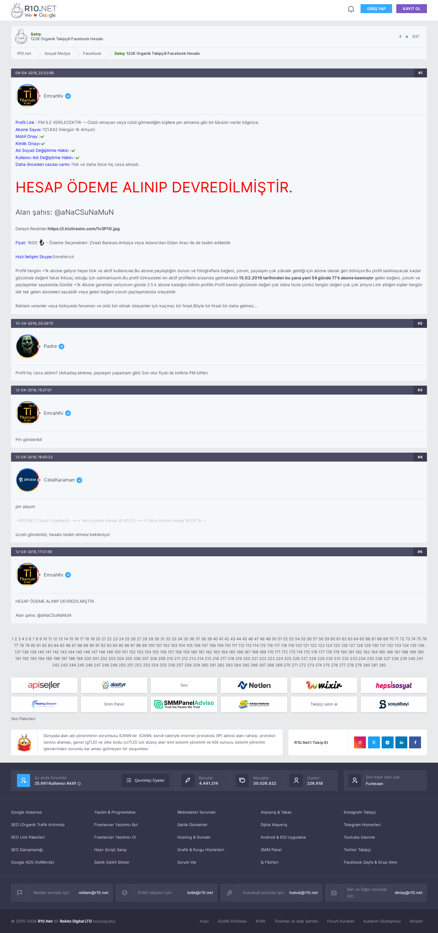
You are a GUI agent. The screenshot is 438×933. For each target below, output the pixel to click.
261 (212, 665)
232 (345, 658)
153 (140, 651)
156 (163, 651)
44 (238, 638)
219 (238, 658)
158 (178, 651)
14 (66, 638)
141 (48, 651)
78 (21, 645)
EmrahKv (53, 96)
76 (424, 638)
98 (138, 645)
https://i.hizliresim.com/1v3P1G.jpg (84, 228)
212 (184, 658)
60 (332, 638)
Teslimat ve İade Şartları (296, 921)
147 (94, 651)
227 (304, 658)
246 (89, 665)
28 (144, 638)
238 (395, 658)
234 (362, 658)
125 (336, 645)
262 (220, 665)
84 (56, 645)
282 (382, 665)
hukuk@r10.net (303, 892)
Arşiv (204, 921)
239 (403, 658)
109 (220, 645)
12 (55, 638)
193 (33, 658)
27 (139, 638)
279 (358, 665)
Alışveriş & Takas (276, 812)
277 (342, 665)
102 (166, 645)
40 (215, 638)
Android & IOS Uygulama (283, 837)
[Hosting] (114, 685)
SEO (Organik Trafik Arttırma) (38, 824)
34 (180, 638)
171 (277, 651)
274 (318, 665)
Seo (184, 685)
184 (374, 651)
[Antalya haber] (254, 704)
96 (127, 645)
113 (248, 645)
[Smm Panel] (44, 685)
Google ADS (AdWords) (32, 862)
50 (274, 638)
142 (55, 651)
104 (181, 645)
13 (60, 638)
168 (255, 651)
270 (287, 665)
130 (375, 645)
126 (344, 645)
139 (33, 651)
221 (254, 658)
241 (420, 658)
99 (144, 645)
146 (86, 651)
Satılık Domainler (192, 824)
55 (303, 638)
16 (76, 638)
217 (223, 658)
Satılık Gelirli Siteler (112, 862)
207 (145, 658)
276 (334, 665)
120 (298, 645)
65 (362, 638)
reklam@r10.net (93, 892)
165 (232, 651)
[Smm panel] (184, 704)
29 (150, 638)
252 (138, 665)
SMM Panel (271, 849)
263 (229, 665)
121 (306, 645)
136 (421, 645)
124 (329, 645)
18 (87, 638)
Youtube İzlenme (359, 837)
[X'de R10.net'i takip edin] (374, 742)
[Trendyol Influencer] (324, 685)
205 (128, 658)
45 (244, 638)
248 (105, 665)
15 (71, 638)
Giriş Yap (376, 8)
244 (72, 665)
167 (247, 651)
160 (194, 651)
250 (122, 665)
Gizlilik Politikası (232, 921)
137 (18, 651)
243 (64, 665)
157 (171, 651)
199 (79, 658)
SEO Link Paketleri (28, 837)
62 (344, 638)
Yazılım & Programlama (114, 812)
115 (263, 645)
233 (353, 658)
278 (350, 665)
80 (33, 645)
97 (133, 645)
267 (262, 665)
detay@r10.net (409, 892)
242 (55, 665)
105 (189, 645)
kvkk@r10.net (200, 892)
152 (132, 651)
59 (326, 638)
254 (155, 665)
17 (82, 638)
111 (234, 645)
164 (224, 651)
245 (80, 665)
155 (155, 651)
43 (232, 638)
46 (250, 638)
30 (156, 638)
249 (113, 665)
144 (71, 651)
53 (291, 638)
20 (98, 638)
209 (161, 658)
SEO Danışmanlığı (27, 849)
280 (366, 665)
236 (378, 658)
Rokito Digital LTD (76, 921)
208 (153, 658)
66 (368, 638)
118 (284, 645)
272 (302, 665)
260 (204, 665)
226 (296, 658)
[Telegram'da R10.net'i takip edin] (388, 742)
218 (231, 658)
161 (201, 651)
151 (125, 651)
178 (329, 651)
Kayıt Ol (411, 8)
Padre (50, 346)
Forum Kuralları (341, 921)
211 (177, 658)
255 (163, 665)
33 (174, 638)
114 (256, 645)
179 (336, 651)
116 (270, 645)
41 (221, 638)
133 (397, 645)
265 (245, 665)
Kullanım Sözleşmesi (382, 921)
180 (344, 651)
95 (121, 645)
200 (87, 658)
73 (408, 638)
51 (280, 638)
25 (127, 638)
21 (104, 638)
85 (62, 645)
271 (295, 665)
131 (383, 645)
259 (196, 665)
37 (197, 638)
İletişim (416, 921)
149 (109, 651)
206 (137, 658)
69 (385, 638)
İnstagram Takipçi (360, 812)
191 (18, 658)
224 (279, 658)
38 (203, 638)
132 (390, 645)
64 (356, 638)
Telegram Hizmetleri (362, 824)
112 (241, 645)
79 (27, 645)
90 (91, 645)
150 (117, 651)
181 (351, 651)
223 (271, 658)
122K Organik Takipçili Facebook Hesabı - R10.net (35, 10)
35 (186, 638)
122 (313, 645)
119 (291, 645)
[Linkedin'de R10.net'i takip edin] (401, 742)
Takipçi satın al (323, 704)
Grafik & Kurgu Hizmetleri (200, 849)
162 (209, 651)
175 (307, 651)
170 (270, 651)
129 (367, 645)
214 (200, 658)
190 (420, 651)
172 (285, 651)
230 (329, 658)
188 (405, 651)
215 (208, 658)
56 (309, 638)
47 (256, 638)
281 (374, 665)
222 (262, 658)
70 (391, 638)
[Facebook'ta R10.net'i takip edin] (415, 742)
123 (321, 645)
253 (146, 665)
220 (246, 658)
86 (68, 645)
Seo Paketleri (23, 718)
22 (109, 638)
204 (120, 658)
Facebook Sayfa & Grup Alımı (370, 862)
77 (16, 645)
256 (171, 665)
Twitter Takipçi (357, 849)
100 (151, 645)
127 (352, 645)
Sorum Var (186, 862)
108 (212, 645)
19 (92, 638)
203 (112, 658)
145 (79, 651)
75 (419, 638)
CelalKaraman (59, 480)
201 (95, 658)
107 (205, 645)
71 (397, 638)
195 (49, 658)
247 (97, 665)
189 (412, 651)
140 (41, 651)
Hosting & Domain (193, 837)
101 (159, 645)
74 (413, 638)
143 (63, 651)
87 (74, 645)
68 (379, 638)
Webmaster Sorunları (196, 812)
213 (192, 658)
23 (115, 638)
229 (320, 658)
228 (312, 658)
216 (215, 658)
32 (168, 638)
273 (310, 665)
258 (188, 665)
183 (366, 651)
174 (299, 651)
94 (115, 645)
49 (268, 638)
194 (41, 658)
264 (237, 665)
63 (350, 638)
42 (226, 638)
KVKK (260, 921)
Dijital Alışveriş (274, 824)
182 (358, 651)
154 (148, 651)
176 (314, 651)
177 (321, 651)
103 (174, 645)
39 (209, 638)
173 (292, 651)
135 (413, 645)
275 (326, 665)
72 (402, 638)
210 (170, 658)
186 (389, 651)
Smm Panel (114, 704)
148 (102, 651)
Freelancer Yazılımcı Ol (115, 837)
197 (64, 658)
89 (85, 645)
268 (270, 665)
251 (130, 665)
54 (297, 638)
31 (162, 638)
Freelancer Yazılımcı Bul (116, 824)
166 (240, 651)
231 (337, 658)
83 (50, 645)
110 (228, 645)
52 (285, 638)
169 (263, 651)
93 (109, 645)
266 (254, 665)
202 (103, 658)
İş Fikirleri (269, 862)
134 (405, 645)
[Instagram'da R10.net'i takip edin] (360, 742)
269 (278, 665)
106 (197, 645)
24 (121, 638)
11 (50, 638)
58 (321, 638)
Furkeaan (374, 783)
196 (56, 658)
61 (338, 638)
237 (386, 658)
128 (359, 645)
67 (374, 638)
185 (382, 651)
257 (179, 665)
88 (79, 645)
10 (45, 638)
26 (133, 638)
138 (25, 651)
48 (262, 638)
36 (192, 638)
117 (277, 645)
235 (370, 658)
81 (39, 645)
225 (287, 658)
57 (315, 638)
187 (397, 651)
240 (411, 658)
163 (216, 651)
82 (44, 645)
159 (186, 651)
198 (72, 658)
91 (97, 645)
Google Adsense (26, 812)
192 (25, 658)
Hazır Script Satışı (110, 849)
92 (103, 645)
